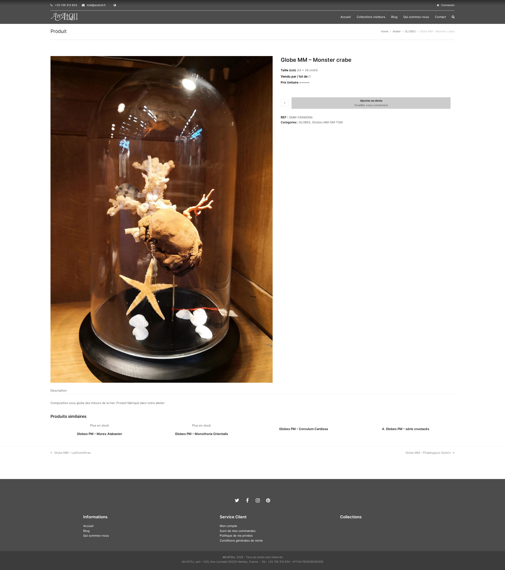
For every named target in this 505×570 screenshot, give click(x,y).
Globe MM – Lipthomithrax (72, 453)
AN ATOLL (229, 557)
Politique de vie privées (236, 535)
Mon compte (228, 526)
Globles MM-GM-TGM (327, 122)
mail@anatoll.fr (96, 5)
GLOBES (304, 122)
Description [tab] (58, 390)
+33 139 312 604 (66, 5)
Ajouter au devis (371, 100)
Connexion (447, 5)
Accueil (88, 526)
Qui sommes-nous (96, 535)
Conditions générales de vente (241, 540)
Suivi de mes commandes (237, 531)
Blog (86, 531)
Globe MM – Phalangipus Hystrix (428, 453)
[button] (453, 17)
